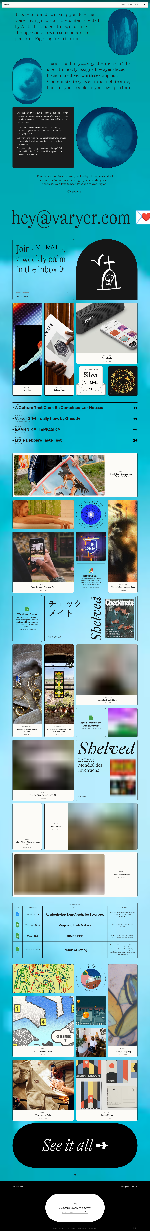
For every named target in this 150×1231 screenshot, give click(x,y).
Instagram (17, 1187)
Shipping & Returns (91, 1228)
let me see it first (22, 297)
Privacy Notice (70, 1228)
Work (130, 4)
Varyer (6, 4)
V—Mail (138, 4)
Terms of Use (80, 1228)
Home (122, 4)
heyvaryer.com (129, 1186)
